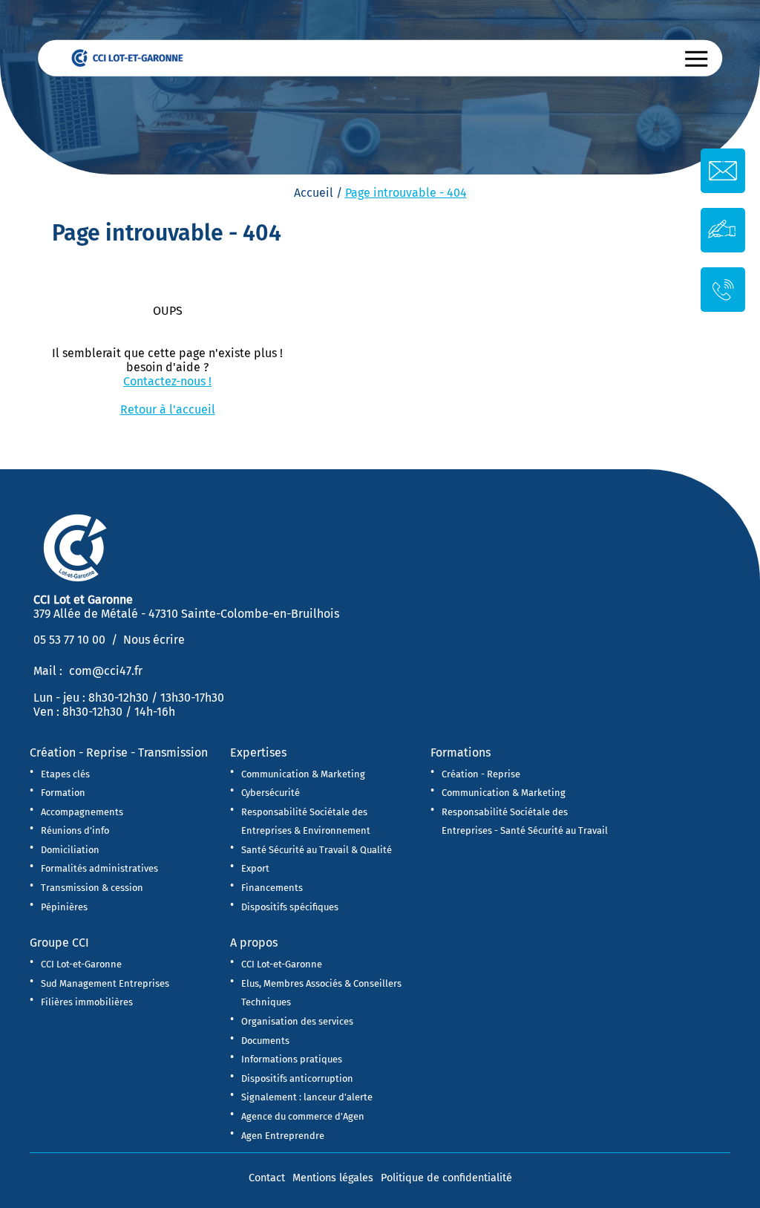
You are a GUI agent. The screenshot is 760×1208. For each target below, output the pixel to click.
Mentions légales (332, 1178)
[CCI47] (134, 57)
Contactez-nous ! (167, 381)
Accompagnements (82, 811)
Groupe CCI (59, 943)
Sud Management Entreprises (105, 983)
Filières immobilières (87, 1002)
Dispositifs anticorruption (297, 1078)
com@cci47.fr (105, 671)
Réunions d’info (75, 830)
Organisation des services (297, 1021)
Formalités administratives (99, 868)
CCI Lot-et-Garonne (81, 964)
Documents (265, 1040)
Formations (460, 752)
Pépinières (64, 906)
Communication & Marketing (303, 774)
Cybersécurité (270, 792)
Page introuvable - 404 (406, 193)
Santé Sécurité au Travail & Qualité (316, 849)
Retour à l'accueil (167, 409)
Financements (272, 887)
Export (255, 868)
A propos (254, 943)
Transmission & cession (92, 887)
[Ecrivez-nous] (723, 229)
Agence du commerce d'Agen (302, 1116)
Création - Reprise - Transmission (119, 752)
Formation (63, 792)
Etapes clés (65, 774)
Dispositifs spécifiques (289, 906)
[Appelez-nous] (723, 288)
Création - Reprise (481, 774)
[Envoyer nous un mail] (723, 171)
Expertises (258, 752)
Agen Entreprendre (282, 1135)
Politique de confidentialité (446, 1178)
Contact (267, 1178)
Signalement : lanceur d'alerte (307, 1097)
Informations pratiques (291, 1059)
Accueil (313, 193)
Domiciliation (70, 849)
